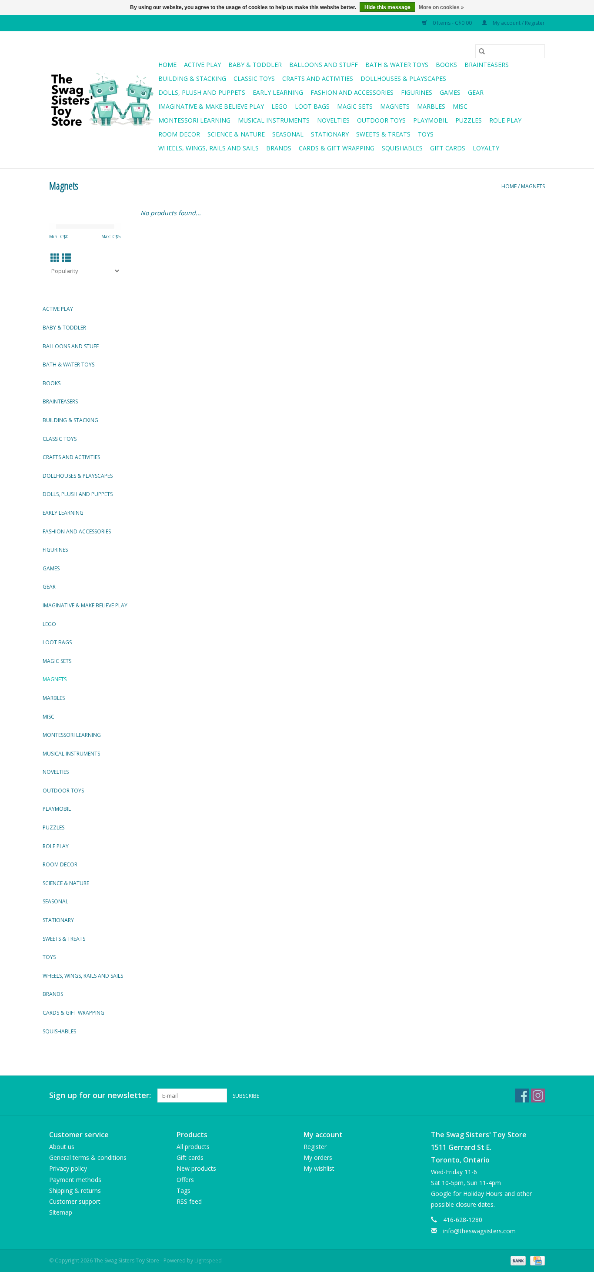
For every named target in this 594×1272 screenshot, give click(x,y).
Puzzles (468, 120)
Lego (279, 106)
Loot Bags (312, 106)
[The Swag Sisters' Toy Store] (102, 100)
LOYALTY (486, 148)
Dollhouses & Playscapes (403, 78)
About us (61, 1146)
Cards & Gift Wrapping (336, 148)
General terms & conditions (88, 1157)
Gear (476, 92)
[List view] (66, 258)
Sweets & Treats (383, 134)
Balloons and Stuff (323, 64)
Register (315, 1146)
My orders (318, 1157)
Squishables (402, 148)
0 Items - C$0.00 (452, 23)
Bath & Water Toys (396, 64)
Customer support (74, 1201)
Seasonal (288, 134)
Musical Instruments (274, 120)
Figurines (416, 92)
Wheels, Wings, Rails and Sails (208, 148)
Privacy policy (68, 1168)
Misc (460, 106)
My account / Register (518, 23)
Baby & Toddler (255, 64)
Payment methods (75, 1179)
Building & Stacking (192, 78)
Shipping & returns (75, 1190)
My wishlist (319, 1168)
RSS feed (189, 1201)
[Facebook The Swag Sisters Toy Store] (522, 1095)
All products (193, 1146)
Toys (426, 134)
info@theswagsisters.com (479, 1231)
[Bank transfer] (517, 1260)
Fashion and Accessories (352, 92)
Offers (185, 1179)
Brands (278, 148)
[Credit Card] (536, 1260)
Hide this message (387, 7)
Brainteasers (486, 64)
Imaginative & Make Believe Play (211, 106)
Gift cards (447, 148)
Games (450, 92)
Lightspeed (208, 1260)
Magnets (395, 106)
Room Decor (179, 134)
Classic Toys (254, 78)
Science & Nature (236, 134)
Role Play (505, 120)
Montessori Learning (194, 120)
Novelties (333, 120)
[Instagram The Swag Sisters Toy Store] (538, 1095)
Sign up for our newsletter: (100, 1095)
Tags (183, 1190)
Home (167, 64)
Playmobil (430, 120)
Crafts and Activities (317, 78)
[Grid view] (55, 258)
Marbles (431, 106)
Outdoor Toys (381, 120)
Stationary (330, 134)
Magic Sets (355, 106)
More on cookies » (441, 7)
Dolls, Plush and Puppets (201, 92)
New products (196, 1168)
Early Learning (278, 92)
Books (446, 64)
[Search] (481, 51)
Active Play (202, 64)
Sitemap (60, 1212)
